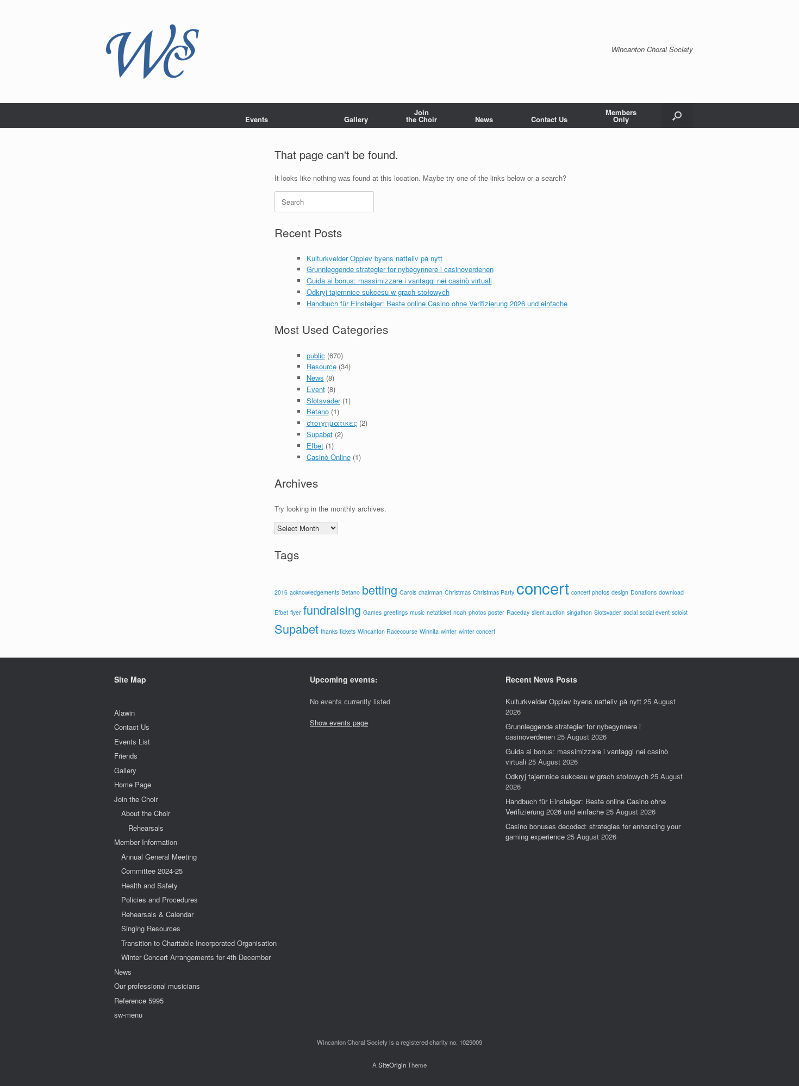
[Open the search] (677, 115)
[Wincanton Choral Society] (152, 51)
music (417, 612)
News (484, 119)
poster (496, 612)
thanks (329, 631)
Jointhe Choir (421, 115)
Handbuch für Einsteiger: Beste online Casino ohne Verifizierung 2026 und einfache (437, 303)
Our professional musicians (157, 986)
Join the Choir (136, 799)
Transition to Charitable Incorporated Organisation (199, 943)
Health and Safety (149, 885)
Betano (318, 411)
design (619, 592)
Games (372, 612)
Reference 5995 (139, 1000)
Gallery (356, 119)
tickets (347, 631)
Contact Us (549, 119)
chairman (430, 592)
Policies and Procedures (159, 899)
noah (459, 612)
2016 (281, 592)
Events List (132, 741)
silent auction (548, 612)
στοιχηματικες (332, 423)
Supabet (320, 434)
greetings (396, 612)
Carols (408, 592)
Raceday (518, 612)
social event (655, 612)
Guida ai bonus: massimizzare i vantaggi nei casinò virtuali (399, 280)
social (630, 612)
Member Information (145, 842)
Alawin (124, 713)
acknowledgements (314, 592)
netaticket (439, 612)
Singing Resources (150, 928)
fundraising (332, 609)
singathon (579, 612)
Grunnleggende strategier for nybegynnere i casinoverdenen (400, 269)
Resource (321, 366)
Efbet (315, 445)
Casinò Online (329, 457)
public (316, 355)
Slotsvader (323, 400)
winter (449, 631)
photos (477, 612)
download (671, 592)
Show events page (339, 722)
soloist (680, 612)
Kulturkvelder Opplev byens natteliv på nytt (374, 258)
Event (316, 389)
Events (256, 119)
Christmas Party (493, 592)
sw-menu (128, 1014)
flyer (295, 612)
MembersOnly (621, 115)
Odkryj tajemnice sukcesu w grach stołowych (378, 292)
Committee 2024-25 (152, 871)
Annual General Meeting (159, 856)
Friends (126, 755)
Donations (644, 592)
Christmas (458, 592)
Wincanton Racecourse (387, 631)
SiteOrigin (392, 1064)
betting (379, 589)
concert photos (590, 592)
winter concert (477, 631)
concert (542, 587)
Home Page (132, 784)
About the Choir (145, 813)
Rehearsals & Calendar (157, 914)
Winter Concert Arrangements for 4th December (196, 957)
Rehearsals (146, 828)
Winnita (429, 631)
